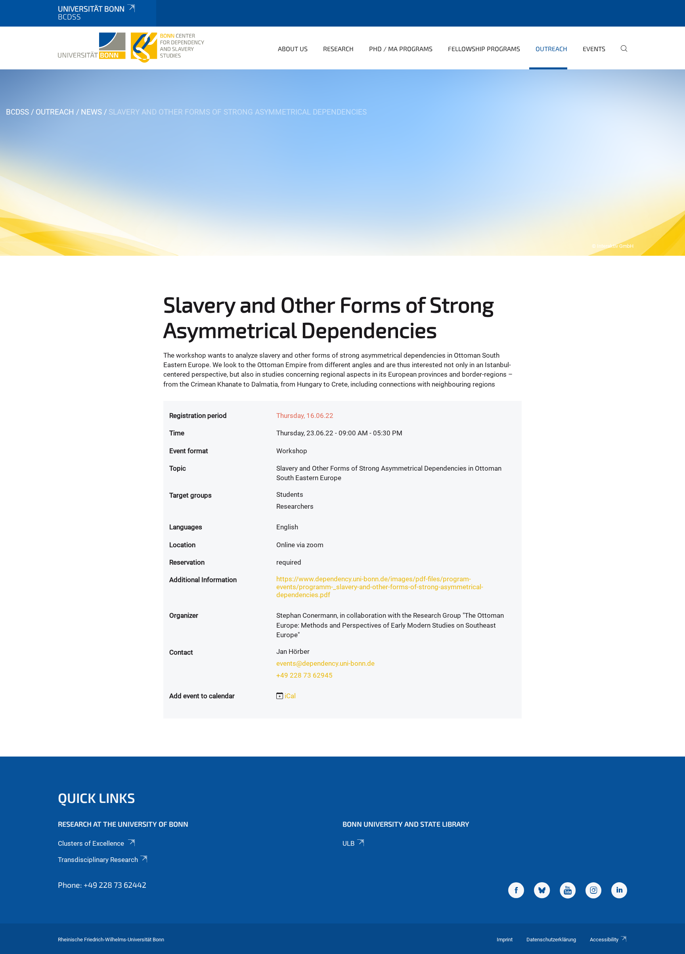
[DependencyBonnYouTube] (568, 891)
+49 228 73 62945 (304, 675)
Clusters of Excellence (92, 843)
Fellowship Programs (484, 48)
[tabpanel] (342, 162)
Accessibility (604, 940)
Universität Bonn (91, 8)
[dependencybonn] (619, 891)
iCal (290, 696)
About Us (293, 48)
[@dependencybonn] (593, 891)
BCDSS (17, 112)
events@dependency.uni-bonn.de (325, 663)
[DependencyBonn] (516, 891)
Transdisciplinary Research (98, 860)
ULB (348, 843)
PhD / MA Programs (400, 48)
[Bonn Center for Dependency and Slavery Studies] (131, 48)
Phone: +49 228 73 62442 (102, 884)
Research (338, 48)
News (91, 112)
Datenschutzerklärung (551, 940)
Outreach (551, 48)
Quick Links (96, 797)
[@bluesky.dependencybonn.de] (542, 891)
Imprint (505, 940)
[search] (620, 53)
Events (594, 48)
